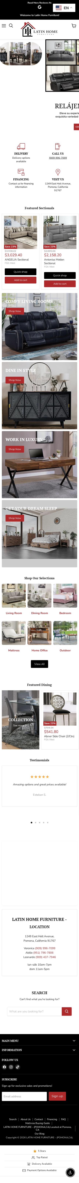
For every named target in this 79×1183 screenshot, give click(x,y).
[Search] (67, 1011)
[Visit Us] (57, 180)
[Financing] (21, 180)
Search (13, 1119)
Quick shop (20, 271)
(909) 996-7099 (58, 158)
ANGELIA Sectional (17, 259)
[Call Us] (57, 153)
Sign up (57, 1096)
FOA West (10, 263)
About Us (25, 1119)
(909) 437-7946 (46, 957)
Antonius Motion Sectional (54, 261)
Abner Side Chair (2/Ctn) (59, 736)
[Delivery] (21, 153)
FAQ (63, 1119)
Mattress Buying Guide (37, 1123)
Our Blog (39, 1133)
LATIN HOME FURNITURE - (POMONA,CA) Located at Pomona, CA (37, 1128)
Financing (52, 1119)
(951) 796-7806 (43, 952)
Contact (39, 1119)
